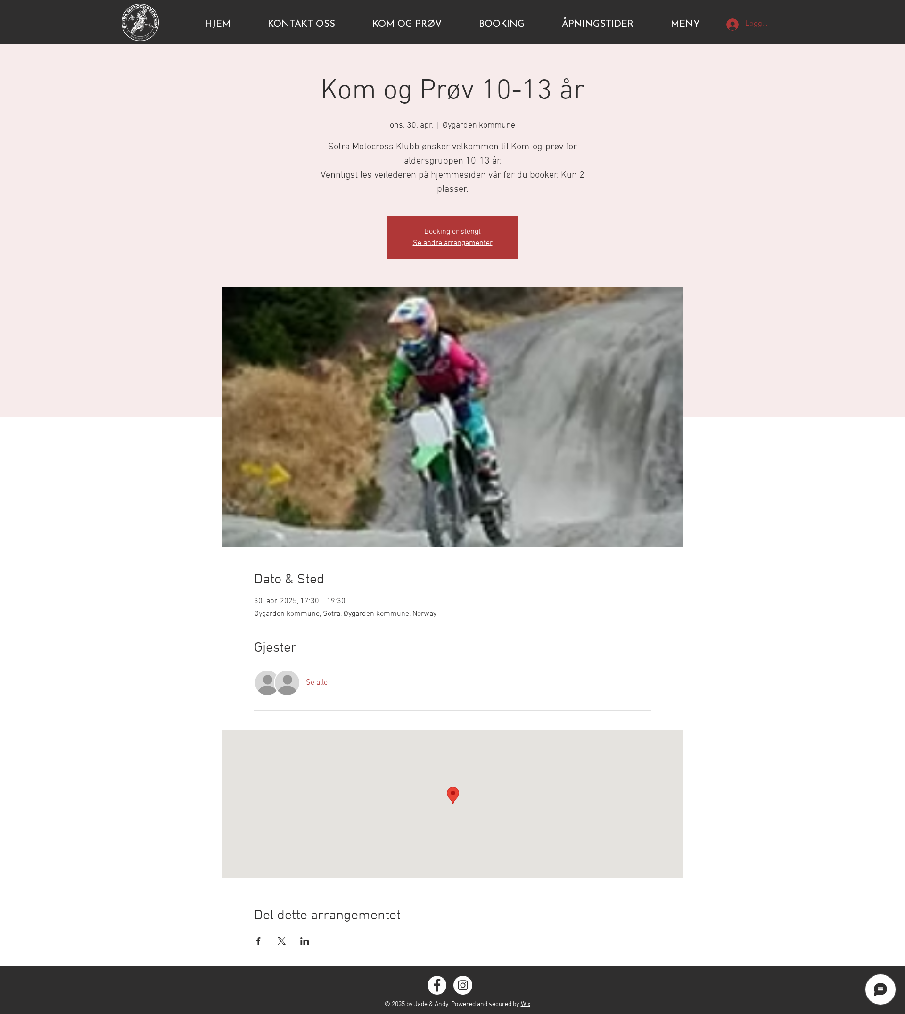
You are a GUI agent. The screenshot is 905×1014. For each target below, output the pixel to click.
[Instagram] (462, 985)
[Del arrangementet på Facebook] (258, 941)
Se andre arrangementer (453, 243)
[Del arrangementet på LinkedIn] (304, 941)
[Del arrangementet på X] (281, 941)
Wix (525, 1004)
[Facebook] (437, 985)
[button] (685, 25)
